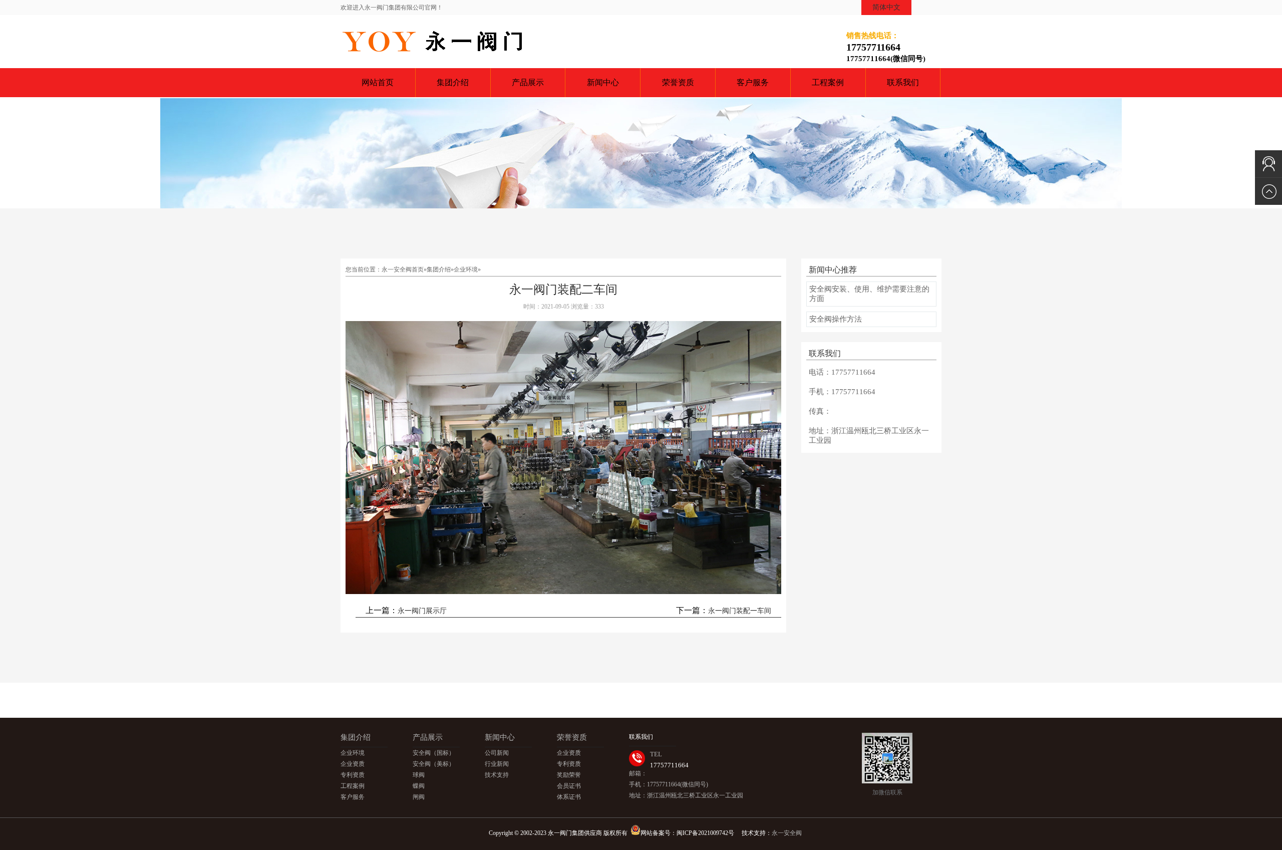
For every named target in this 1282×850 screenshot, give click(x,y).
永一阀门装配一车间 (739, 611)
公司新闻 (497, 752)
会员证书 (569, 785)
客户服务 (753, 82)
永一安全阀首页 (403, 269)
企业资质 (353, 763)
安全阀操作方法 (835, 319)
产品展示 (528, 82)
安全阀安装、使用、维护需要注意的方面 (869, 294)
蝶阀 (419, 785)
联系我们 (903, 82)
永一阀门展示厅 (422, 611)
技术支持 (497, 774)
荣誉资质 (678, 82)
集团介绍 (453, 82)
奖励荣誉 (569, 774)
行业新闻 (497, 763)
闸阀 (419, 796)
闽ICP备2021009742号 (705, 832)
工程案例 (828, 82)
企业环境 (466, 269)
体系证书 (569, 796)
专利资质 (353, 774)
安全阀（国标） (434, 752)
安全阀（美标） (434, 763)
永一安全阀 (787, 832)
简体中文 (886, 7)
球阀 (419, 774)
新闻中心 (603, 82)
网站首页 (378, 82)
